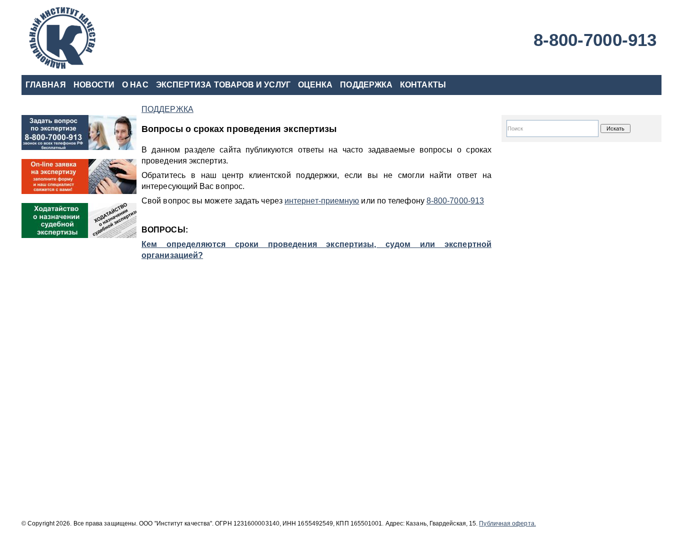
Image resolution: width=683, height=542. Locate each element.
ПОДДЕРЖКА (366, 84)
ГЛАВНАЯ (46, 84)
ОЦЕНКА (315, 84)
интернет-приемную (321, 200)
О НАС (135, 84)
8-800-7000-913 (595, 40)
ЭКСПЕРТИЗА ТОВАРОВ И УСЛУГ (223, 84)
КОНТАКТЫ (423, 84)
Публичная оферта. (507, 523)
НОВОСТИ (94, 84)
